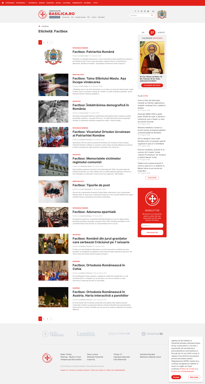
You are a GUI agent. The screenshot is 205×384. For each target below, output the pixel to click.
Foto (96, 3)
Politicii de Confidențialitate (182, 371)
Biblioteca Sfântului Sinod (150, 357)
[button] (202, 3)
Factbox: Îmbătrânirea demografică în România (101, 107)
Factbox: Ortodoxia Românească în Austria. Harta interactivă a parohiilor (101, 293)
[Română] (153, 11)
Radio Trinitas (66, 354)
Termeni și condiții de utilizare (79, 370)
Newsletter (101, 17)
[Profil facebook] (135, 11)
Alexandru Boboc (86, 166)
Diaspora (50, 3)
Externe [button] (87, 3)
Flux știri (152, 178)
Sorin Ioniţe (84, 56)
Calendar (152, 38)
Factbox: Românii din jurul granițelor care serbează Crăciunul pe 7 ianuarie (101, 240)
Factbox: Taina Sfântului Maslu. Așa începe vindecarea (99, 80)
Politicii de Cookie (187, 369)
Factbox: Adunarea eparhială (94, 212)
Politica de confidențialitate (115, 370)
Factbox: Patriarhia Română (93, 52)
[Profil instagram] (141, 11)
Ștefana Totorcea (86, 139)
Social (58, 3)
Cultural (67, 3)
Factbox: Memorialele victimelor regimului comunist (97, 160)
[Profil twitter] (138, 11)
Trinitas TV (117, 354)
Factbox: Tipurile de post (91, 185)
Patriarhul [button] (21, 3)
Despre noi (64, 370)
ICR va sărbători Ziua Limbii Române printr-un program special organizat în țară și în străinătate (151, 141)
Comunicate (77, 3)
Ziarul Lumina (92, 354)
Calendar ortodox (80, 17)
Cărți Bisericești (119, 359)
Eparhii (42, 3)
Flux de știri (54, 17)
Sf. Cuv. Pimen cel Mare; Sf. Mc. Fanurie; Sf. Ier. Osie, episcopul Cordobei (151, 79)
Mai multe (194, 377)
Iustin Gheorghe (85, 189)
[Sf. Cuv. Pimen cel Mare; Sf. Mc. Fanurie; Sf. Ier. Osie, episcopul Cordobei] (152, 57)
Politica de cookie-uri (98, 370)
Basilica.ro (62, 13)
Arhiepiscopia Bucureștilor (71, 359)
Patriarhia (10, 3)
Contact (94, 17)
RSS (88, 17)
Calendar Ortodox (152, 85)
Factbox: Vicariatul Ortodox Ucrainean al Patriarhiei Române (101, 133)
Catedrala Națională (121, 357)
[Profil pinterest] (145, 11)
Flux (143, 96)
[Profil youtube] (148, 11)
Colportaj (91, 359)
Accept (176, 377)
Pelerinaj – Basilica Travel (71, 357)
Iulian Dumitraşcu (86, 216)
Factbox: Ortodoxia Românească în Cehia (99, 267)
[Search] (152, 15)
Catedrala (33, 3)
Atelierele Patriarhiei (95, 357)
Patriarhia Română (147, 354)
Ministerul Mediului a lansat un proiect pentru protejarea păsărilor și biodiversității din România (152, 130)
